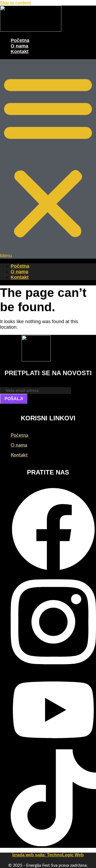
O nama (19, 46)
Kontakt (20, 51)
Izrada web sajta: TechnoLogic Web (48, 855)
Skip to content (15, 3)
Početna (20, 40)
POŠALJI (14, 398)
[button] (48, 159)
